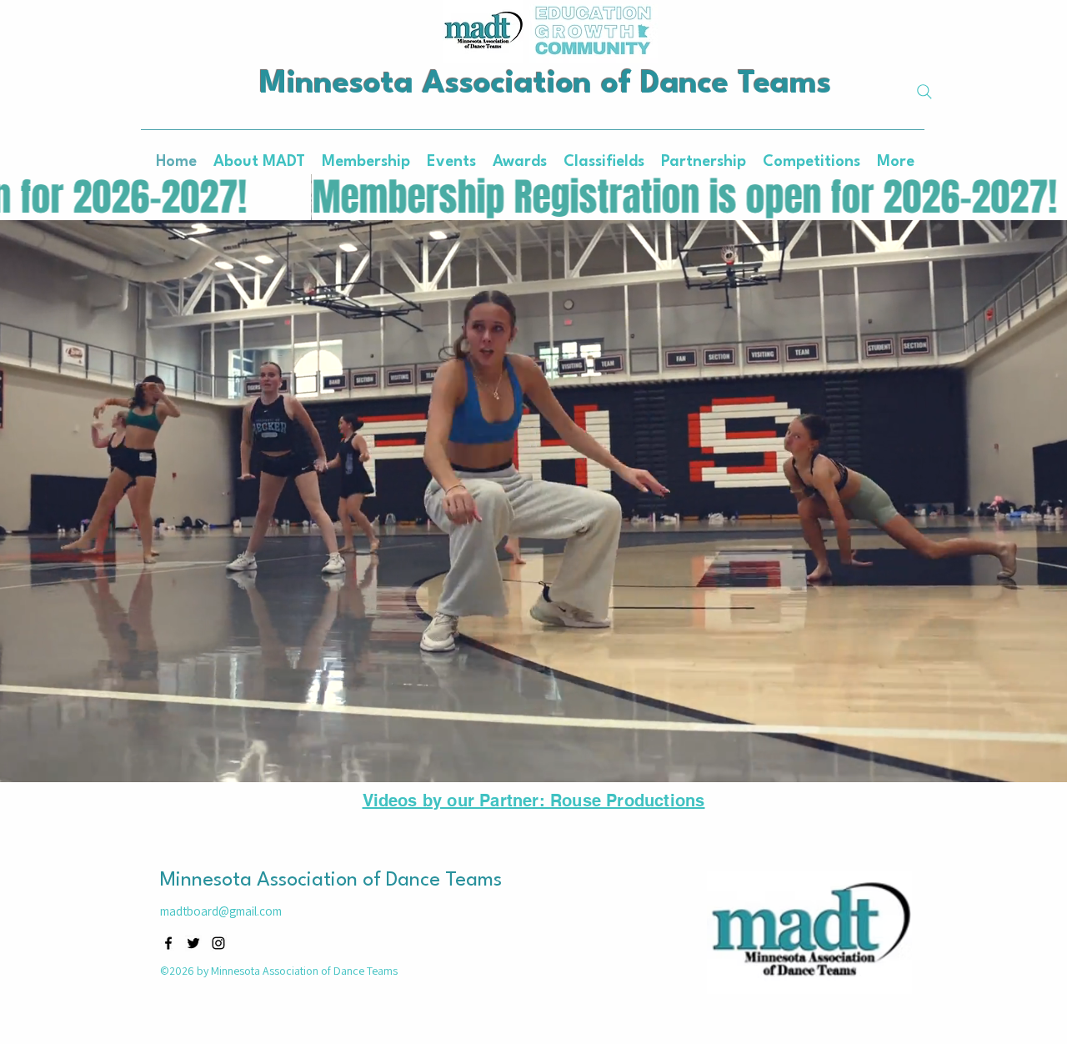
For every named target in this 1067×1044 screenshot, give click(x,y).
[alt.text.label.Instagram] (218, 943)
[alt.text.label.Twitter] (193, 943)
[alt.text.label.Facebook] (168, 943)
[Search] (924, 91)
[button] (519, 161)
